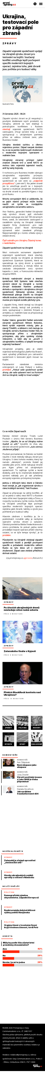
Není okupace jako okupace (26, 766)
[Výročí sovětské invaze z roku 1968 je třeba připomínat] (8, 778)
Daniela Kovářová (25, 789)
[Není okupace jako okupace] (8, 766)
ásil (9, 369)
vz (35, 180)
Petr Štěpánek (23, 762)
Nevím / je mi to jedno (14, 962)
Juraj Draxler (23, 775)
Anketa (7, 936)
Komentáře (10, 755)
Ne (4, 955)
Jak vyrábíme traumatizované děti (27, 793)
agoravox (28, 558)
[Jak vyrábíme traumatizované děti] (8, 792)
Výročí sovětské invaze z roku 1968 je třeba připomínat (29, 779)
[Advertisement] (22, 402)
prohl (5, 369)
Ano (5, 949)
